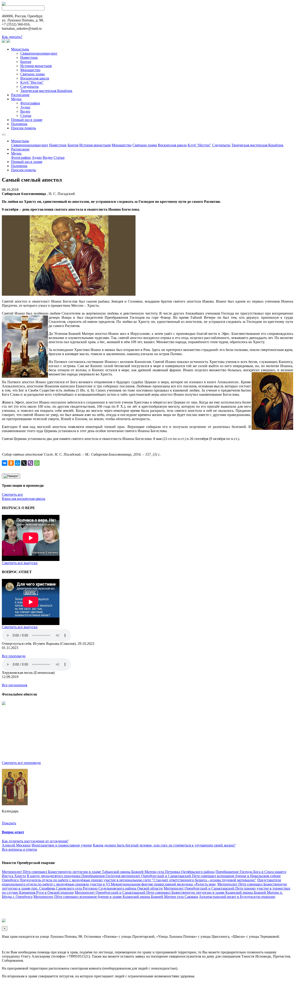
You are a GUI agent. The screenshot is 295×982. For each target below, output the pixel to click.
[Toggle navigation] (4, 134)
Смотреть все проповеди (21, 763)
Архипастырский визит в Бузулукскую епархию (237, 897)
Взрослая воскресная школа (23, 499)
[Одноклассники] (11, 463)
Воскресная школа (34, 78)
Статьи (25, 116)
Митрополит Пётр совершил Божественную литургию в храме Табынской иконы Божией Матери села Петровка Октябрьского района (108, 872)
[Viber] (30, 463)
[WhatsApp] (37, 463)
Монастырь (20, 49)
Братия (25, 62)
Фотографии (30, 103)
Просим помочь (23, 128)
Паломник (19, 124)
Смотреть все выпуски (20, 563)
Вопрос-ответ (13, 832)
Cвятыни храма (32, 74)
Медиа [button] (16, 153)
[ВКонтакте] (4, 463)
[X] (24, 463)
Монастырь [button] (20, 141)
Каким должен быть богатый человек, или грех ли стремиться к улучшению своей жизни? (164, 845)
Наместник (29, 57)
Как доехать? (12, 37)
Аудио (25, 107)
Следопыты (29, 86)
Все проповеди (14, 656)
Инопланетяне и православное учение (62, 845)
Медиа (16, 99)
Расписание (20, 95)
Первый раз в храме (26, 120)
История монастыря (36, 66)
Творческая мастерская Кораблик (46, 91)
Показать (9, 823)
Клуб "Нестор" (32, 82)
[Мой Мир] (17, 463)
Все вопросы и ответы (19, 849)
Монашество (30, 70)
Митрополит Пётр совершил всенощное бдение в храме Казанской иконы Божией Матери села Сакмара (115, 897)
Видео (25, 111)
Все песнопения (14, 685)
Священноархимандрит (38, 53)
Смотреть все (12, 494)
